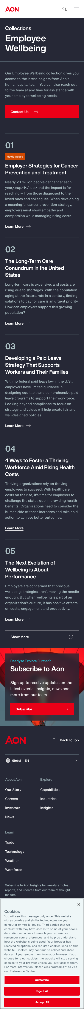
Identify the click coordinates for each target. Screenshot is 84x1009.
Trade (9, 842)
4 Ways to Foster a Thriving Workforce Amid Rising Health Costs (40, 467)
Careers (11, 798)
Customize (42, 980)
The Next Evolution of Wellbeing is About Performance (30, 569)
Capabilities (49, 789)
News (9, 816)
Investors (12, 807)
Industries (48, 798)
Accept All (42, 1002)
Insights (46, 807)
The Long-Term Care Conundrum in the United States (34, 268)
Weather (12, 860)
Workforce (13, 869)
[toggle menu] (76, 8)
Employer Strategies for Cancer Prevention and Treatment (41, 169)
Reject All (42, 991)
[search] (64, 9)
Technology (14, 851)
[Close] (79, 904)
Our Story (13, 789)
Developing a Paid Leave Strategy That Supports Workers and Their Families (36, 365)
